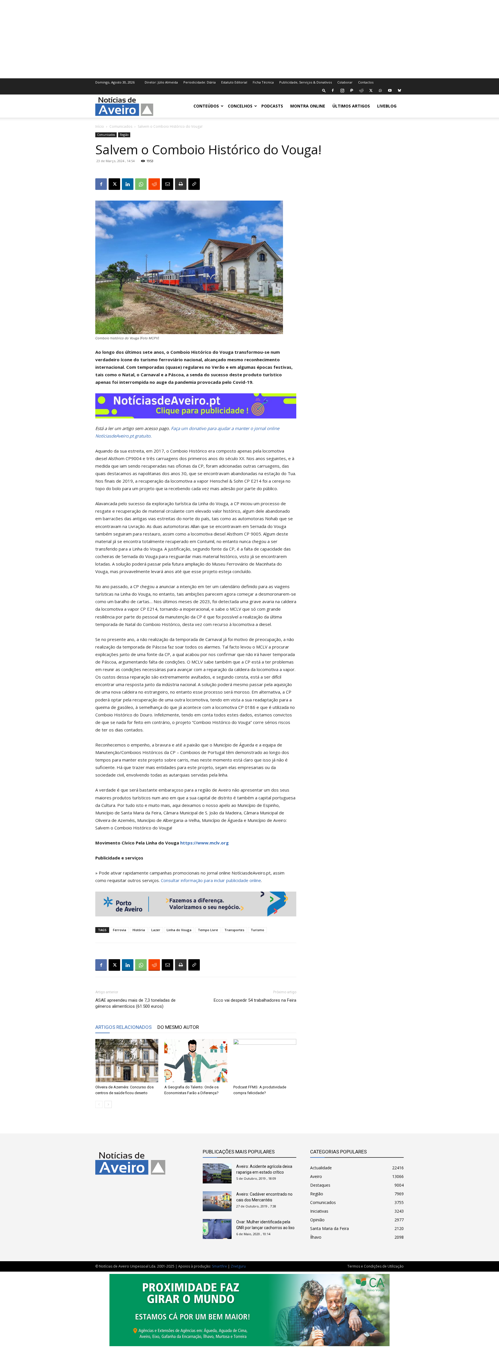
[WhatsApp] (380, 90)
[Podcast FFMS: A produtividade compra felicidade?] (264, 1060)
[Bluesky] (399, 90)
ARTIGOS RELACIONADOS (123, 1027)
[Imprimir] (181, 184)
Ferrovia (119, 930)
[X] (370, 90)
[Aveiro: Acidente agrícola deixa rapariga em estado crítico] (217, 1173)
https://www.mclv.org (204, 843)
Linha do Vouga (179, 930)
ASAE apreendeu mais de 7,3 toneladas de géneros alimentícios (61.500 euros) (135, 1003)
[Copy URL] (194, 184)
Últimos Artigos (351, 106)
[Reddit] (361, 90)
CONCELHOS (240, 106)
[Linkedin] (127, 184)
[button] (324, 90)
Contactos (365, 82)
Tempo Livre (208, 930)
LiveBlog (386, 106)
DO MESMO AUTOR (178, 1027)
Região (124, 135)
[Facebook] (332, 90)
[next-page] (108, 1104)
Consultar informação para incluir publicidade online (211, 880)
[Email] (167, 184)
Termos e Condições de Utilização (375, 1266)
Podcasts (272, 106)
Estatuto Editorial (234, 82)
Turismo (257, 930)
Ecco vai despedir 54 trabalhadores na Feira (255, 1000)
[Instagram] (342, 90)
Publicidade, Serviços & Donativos (305, 82)
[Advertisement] (249, 38)
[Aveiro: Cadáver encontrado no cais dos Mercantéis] (217, 1201)
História (139, 930)
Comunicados (120, 126)
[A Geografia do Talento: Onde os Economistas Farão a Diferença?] (195, 1060)
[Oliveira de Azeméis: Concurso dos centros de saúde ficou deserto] (126, 1060)
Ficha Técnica (263, 82)
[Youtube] (390, 90)
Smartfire (219, 1266)
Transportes (234, 930)
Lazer (155, 930)
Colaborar (345, 82)
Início (99, 126)
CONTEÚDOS (206, 106)
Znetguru (238, 1266)
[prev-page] (99, 1104)
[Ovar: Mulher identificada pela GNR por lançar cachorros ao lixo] (217, 1229)
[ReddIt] (154, 184)
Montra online (307, 106)
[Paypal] (351, 90)
